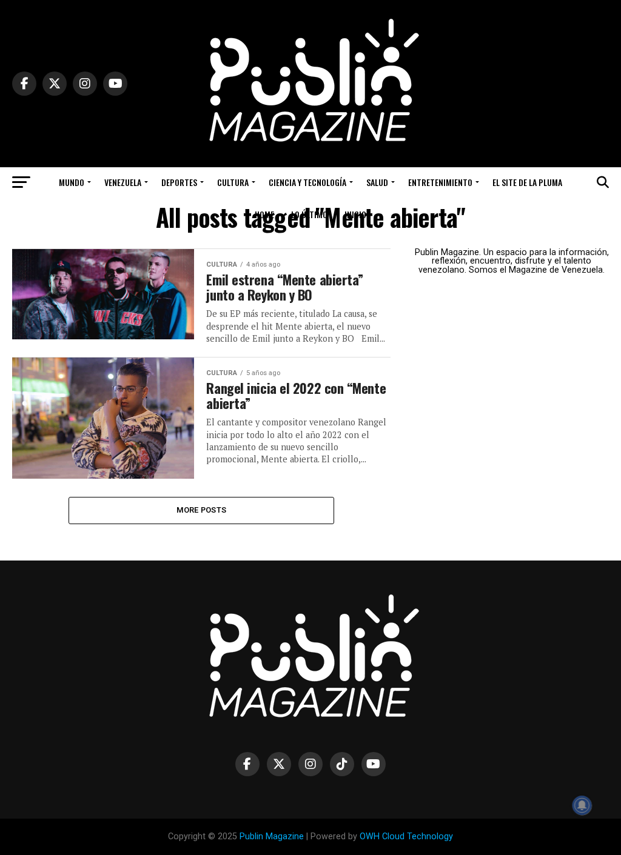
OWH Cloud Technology (406, 836)
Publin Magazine (272, 836)
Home (264, 214)
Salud (377, 182)
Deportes (179, 182)
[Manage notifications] (582, 805)
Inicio (355, 214)
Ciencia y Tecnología (307, 182)
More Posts (201, 509)
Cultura (233, 182)
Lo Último (309, 214)
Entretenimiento (440, 182)
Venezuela (122, 182)
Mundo (71, 182)
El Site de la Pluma (527, 182)
